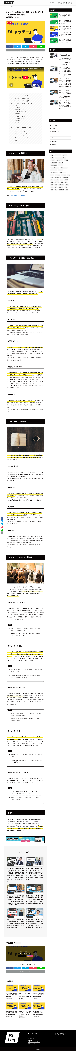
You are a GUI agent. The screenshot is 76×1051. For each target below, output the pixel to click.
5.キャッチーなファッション (22, 137)
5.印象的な (17, 113)
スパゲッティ (54, 170)
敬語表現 (54, 138)
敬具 (52, 185)
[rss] (69, 3)
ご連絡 (66, 160)
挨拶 (66, 182)
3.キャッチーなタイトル (21, 133)
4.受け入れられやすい (20, 111)
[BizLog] (9, 2)
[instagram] (61, 3)
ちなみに (61, 162)
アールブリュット (55, 167)
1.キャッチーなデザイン (21, 129)
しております (54, 162)
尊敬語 (66, 180)
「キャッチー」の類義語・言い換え (22, 103)
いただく (65, 155)
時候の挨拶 (61, 185)
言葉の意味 (10, 17)
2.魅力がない (18, 120)
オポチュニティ (64, 167)
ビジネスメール (55, 131)
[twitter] (59, 3)
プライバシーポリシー (34, 1042)
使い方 (53, 135)
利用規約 (30, 1040)
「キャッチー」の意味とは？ (21, 99)
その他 (53, 128)
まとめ (15, 140)
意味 (62, 182)
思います (57, 182)
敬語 (56, 185)
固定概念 (57, 180)
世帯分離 (64, 175)
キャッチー (18, 942)
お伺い (52, 158)
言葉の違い (54, 144)
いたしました (58, 155)
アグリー (61, 165)
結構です (61, 187)
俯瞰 (52, 177)
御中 (52, 182)
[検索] (71, 3)
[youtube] (66, 3)
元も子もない (58, 177)
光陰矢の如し (66, 177)
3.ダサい (17, 122)
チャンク (61, 170)
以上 (69, 175)
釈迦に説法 (61, 189)
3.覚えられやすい (19, 109)
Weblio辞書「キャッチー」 (18, 195)
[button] (10, 46)
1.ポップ (17, 105)
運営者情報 (31, 1038)
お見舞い (53, 160)
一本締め (58, 175)
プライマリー (63, 172)
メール (52, 175)
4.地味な (17, 124)
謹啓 (52, 189)
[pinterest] (64, 3)
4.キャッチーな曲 (19, 135)
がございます (60, 160)
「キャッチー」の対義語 (19, 116)
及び (52, 180)
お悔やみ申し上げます (61, 158)
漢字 (56, 187)
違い (56, 189)
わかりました (54, 165)
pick (52, 155)
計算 (66, 187)
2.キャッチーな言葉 (20, 131)
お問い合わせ (31, 1044)
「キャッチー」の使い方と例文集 (22, 127)
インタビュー (55, 125)
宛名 (62, 180)
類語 (67, 189)
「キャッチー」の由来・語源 (21, 101)
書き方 (67, 185)
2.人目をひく (18, 107)
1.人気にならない (19, 118)
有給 (52, 187)
